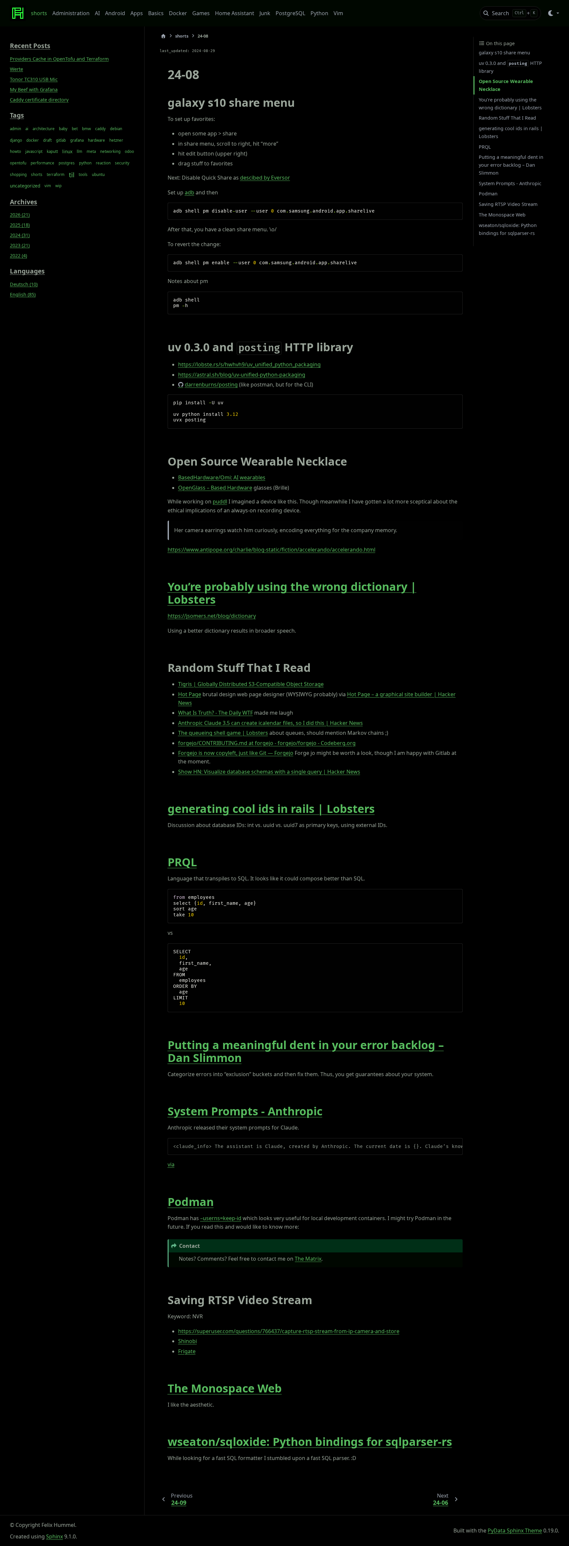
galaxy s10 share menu (504, 52)
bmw (86, 128)
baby (63, 128)
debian (116, 128)
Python (319, 13)
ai (26, 128)
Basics (156, 13)
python (85, 162)
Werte (16, 69)
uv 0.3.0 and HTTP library (510, 67)
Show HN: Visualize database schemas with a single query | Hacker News (269, 771)
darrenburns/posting (211, 384)
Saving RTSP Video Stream (508, 204)
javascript (33, 151)
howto (15, 151)
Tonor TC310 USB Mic (34, 79)
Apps (136, 13)
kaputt (52, 151)
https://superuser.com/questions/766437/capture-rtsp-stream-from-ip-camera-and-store (288, 1331)
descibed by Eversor (265, 177)
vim (47, 185)
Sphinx (54, 1536)
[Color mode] (553, 13)
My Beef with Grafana (34, 89)
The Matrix (308, 1258)
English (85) (23, 294)
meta (91, 151)
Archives (23, 201)
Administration (71, 13)
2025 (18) (20, 225)
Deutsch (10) (24, 284)
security (122, 162)
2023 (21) (20, 245)
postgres (67, 162)
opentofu (18, 162)
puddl (220, 501)
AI (97, 13)
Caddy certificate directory (39, 100)
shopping (18, 174)
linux (67, 151)
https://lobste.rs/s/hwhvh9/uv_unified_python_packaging (249, 364)
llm (79, 151)
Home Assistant (234, 13)
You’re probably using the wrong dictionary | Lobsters (292, 593)
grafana (77, 139)
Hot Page (189, 694)
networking (110, 151)
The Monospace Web (225, 1388)
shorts (39, 13)
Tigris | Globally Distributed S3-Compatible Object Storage (251, 684)
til (71, 174)
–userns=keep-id (220, 1218)
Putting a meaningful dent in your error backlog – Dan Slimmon (306, 1051)
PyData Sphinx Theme (515, 1530)
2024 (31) (20, 235)
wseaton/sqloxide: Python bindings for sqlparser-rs (310, 1441)
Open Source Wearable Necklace (506, 85)
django (16, 139)
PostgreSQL (290, 13)
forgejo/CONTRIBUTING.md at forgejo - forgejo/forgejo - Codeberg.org (267, 743)
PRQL (182, 862)
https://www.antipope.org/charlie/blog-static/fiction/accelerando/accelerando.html (271, 549)
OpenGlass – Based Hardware (215, 487)
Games (201, 13)
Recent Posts (30, 45)
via (171, 1164)
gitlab (61, 139)
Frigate (187, 1351)
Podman (191, 1201)
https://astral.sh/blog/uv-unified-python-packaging (241, 374)
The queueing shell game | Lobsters (223, 732)
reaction (103, 162)
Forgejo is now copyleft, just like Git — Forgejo (235, 753)
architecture (44, 128)
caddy (100, 128)
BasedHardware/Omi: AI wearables (221, 477)
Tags (17, 114)
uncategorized (25, 186)
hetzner (116, 139)
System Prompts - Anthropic (245, 1111)
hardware (96, 139)
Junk (264, 13)
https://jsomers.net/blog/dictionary (212, 615)
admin (15, 128)
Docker (178, 13)
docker (32, 139)
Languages (27, 271)
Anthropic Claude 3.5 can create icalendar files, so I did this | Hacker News (270, 723)
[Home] (163, 36)
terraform (56, 174)
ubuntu (98, 174)
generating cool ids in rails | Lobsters (271, 808)
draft (47, 139)
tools (83, 174)
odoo (129, 151)
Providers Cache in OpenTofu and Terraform (59, 59)
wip (58, 185)
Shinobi (187, 1341)
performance (42, 162)
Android (115, 13)
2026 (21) (20, 215)
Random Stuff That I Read (507, 118)
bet (75, 128)
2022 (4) (18, 255)
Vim (338, 13)
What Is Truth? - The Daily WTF (215, 712)
